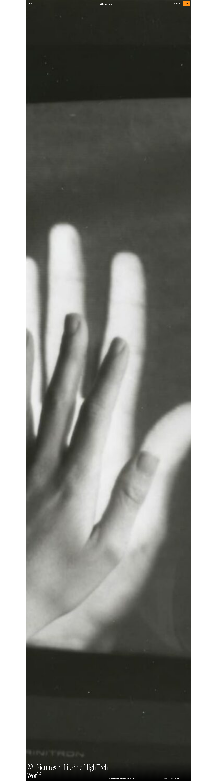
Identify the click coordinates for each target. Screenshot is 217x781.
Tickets (186, 3)
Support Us (176, 3)
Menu (30, 3)
